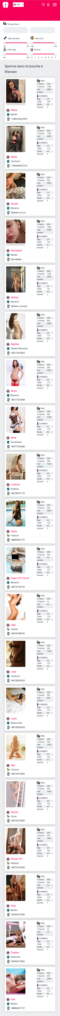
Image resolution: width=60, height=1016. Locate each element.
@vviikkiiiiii (16, 259)
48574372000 (18, 773)
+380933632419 (19, 119)
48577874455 (18, 353)
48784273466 (18, 961)
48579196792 (18, 587)
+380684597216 (19, 165)
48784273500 (18, 914)
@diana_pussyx (19, 306)
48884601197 (18, 539)
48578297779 (18, 493)
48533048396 (18, 633)
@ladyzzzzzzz (18, 212)
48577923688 (18, 399)
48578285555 (18, 680)
